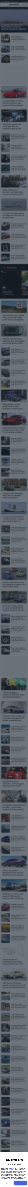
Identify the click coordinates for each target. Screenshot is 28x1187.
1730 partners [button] (10, 1168)
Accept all (20, 1183)
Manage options (7, 1183)
